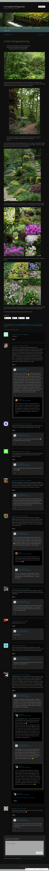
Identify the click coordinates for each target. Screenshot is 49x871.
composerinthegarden (14, 6)
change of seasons (29, 324)
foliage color (12, 325)
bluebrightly (14, 674)
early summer (36, 324)
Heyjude (13, 516)
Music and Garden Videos (27, 27)
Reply (13, 339)
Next (43, 34)
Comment (39, 852)
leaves (25, 325)
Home (5, 27)
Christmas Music (7, 30)
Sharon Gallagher (15, 424)
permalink (6, 326)
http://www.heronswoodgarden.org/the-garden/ (24, 797)
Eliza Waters (14, 589)
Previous (39, 34)
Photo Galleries (37, 27)
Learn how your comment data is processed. (32, 858)
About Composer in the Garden (14, 27)
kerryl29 (13, 621)
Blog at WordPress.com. (24, 866)
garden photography (19, 325)
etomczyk (14, 345)
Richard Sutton (15, 480)
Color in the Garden (17, 324)
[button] (13, 162)
